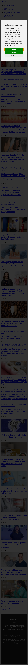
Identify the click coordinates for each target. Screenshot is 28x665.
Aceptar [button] (14, 49)
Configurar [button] (14, 55)
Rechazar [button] (14, 52)
